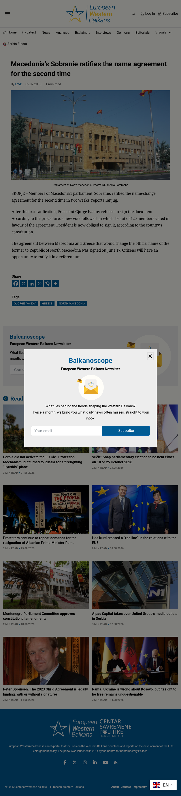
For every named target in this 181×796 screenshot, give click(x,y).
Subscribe (126, 431)
